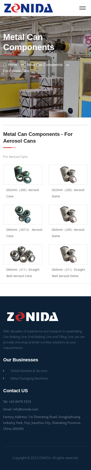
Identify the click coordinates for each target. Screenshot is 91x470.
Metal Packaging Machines (29, 378)
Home (12, 65)
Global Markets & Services (29, 371)
